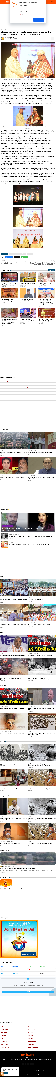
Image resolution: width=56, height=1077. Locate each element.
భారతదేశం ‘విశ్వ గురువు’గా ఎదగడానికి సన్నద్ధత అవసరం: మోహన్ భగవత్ (28, 284)
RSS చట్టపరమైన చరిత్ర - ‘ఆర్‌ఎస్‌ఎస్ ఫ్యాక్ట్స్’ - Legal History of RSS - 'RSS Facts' (13, 600)
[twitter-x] (28, 1064)
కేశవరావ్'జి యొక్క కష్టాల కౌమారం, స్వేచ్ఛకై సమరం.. (10, 843)
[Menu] (2, 1)
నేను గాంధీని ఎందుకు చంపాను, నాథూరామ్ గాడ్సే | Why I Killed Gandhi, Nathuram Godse (30, 536)
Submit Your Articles (48, 1071)
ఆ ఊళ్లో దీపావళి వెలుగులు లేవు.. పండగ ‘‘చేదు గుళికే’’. (10, 789)
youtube (43, 970)
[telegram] (31, 1064)
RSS (2, 1026)
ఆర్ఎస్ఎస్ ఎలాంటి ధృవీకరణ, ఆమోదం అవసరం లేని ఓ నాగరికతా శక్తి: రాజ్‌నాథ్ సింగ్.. (41, 478)
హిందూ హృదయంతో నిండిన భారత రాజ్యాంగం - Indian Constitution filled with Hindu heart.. (41, 733)
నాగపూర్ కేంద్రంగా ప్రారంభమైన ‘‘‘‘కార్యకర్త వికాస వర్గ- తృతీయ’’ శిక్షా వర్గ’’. (13, 625)
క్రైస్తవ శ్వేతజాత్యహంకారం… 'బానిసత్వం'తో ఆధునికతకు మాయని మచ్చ (13, 764)
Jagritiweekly (4, 384)
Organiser (28, 387)
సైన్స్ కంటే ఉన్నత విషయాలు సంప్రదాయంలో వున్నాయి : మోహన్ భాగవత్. (27, 321)
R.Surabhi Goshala (31, 402)
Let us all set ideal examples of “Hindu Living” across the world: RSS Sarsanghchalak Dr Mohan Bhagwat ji (9, 321)
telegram (15, 973)
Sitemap (22, 1071)
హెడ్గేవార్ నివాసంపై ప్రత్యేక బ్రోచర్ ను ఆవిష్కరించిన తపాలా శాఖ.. (40, 452)
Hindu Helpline (29, 399)
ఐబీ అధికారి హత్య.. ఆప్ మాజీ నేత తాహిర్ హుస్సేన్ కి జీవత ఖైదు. (12, 477)
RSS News (7, 27)
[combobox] (21, 14)
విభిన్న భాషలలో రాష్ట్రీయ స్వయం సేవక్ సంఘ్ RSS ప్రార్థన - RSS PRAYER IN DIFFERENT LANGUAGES (30, 545)
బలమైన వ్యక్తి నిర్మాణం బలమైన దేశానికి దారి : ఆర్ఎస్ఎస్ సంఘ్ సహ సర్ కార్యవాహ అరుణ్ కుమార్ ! (13, 819)
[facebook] (23, 1064)
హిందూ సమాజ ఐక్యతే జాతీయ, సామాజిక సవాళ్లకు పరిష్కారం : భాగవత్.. (8, 301)
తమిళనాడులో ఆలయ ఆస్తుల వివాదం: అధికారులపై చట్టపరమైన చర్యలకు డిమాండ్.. (13, 453)
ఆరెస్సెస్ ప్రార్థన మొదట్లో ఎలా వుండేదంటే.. (36, 599)
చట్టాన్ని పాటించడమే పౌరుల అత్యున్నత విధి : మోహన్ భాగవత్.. (27, 300)
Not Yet (27, 19)
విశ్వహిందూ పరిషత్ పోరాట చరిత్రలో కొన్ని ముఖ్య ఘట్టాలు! (39, 679)
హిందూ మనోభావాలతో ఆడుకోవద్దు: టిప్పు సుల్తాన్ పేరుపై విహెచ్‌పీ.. (40, 655)
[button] (52, 1)
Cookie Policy (37, 1071)
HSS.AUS (28, 393)
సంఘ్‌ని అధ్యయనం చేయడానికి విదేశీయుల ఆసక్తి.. (45, 284)
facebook (15, 966)
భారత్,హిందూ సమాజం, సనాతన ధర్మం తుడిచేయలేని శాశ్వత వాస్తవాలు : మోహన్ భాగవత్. (46, 321)
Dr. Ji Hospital (4, 399)
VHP (29, 1026)
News (24, 254)
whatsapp (43, 966)
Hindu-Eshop (4, 381)
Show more (51, 270)
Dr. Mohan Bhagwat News (15, 254)
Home (2, 27)
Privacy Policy (29, 1071)
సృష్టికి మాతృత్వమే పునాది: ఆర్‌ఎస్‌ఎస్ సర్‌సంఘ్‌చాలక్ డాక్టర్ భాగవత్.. (9, 284)
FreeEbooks (29, 381)
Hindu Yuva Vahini (5, 1029)
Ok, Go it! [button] (6, 1073)
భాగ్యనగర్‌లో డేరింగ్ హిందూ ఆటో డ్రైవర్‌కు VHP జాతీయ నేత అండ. (12, 655)
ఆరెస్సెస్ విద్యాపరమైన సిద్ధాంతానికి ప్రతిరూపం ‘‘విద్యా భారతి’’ (39, 624)
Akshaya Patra (5, 402)
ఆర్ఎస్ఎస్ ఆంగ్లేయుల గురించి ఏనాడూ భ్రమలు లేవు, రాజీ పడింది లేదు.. (41, 789)
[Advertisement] (28, 341)
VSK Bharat (4, 387)
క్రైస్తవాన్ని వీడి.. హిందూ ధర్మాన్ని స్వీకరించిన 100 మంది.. (11, 679)
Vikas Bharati (29, 384)
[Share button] (30, 257)
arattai (42, 973)
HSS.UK (3, 393)
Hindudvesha (4, 396)
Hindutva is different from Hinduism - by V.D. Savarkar (13, 733)
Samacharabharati (31, 396)
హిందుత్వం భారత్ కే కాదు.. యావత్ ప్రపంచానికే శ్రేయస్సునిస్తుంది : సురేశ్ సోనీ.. (41, 708)
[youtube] (33, 1064)
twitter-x (15, 970)
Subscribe (38, 19)
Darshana (3, 390)
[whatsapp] (25, 1064)
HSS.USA (28, 390)
